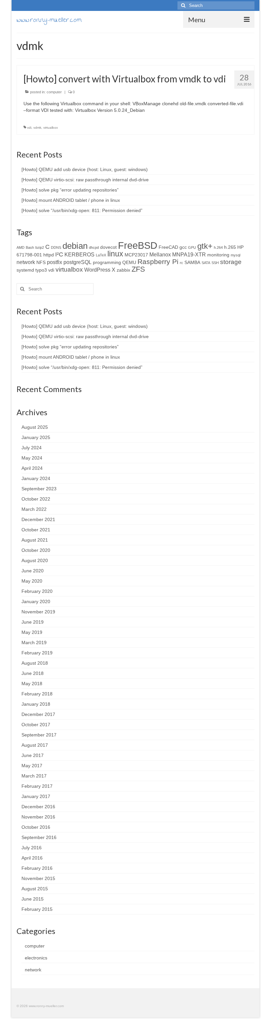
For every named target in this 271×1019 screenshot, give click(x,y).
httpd (48, 254)
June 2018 (32, 673)
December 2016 (38, 806)
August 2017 (34, 745)
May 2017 (31, 765)
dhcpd (94, 247)
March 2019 (34, 642)
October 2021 (35, 529)
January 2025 (35, 437)
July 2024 (31, 447)
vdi (29, 127)
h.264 (218, 247)
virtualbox (50, 127)
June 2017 (32, 755)
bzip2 (39, 247)
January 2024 (35, 478)
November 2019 (38, 611)
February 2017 (37, 786)
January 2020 (35, 601)
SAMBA (192, 262)
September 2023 (39, 488)
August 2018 (34, 663)
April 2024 (32, 468)
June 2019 (32, 622)
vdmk (37, 127)
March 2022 (34, 509)
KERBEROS (79, 254)
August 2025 (34, 427)
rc (181, 263)
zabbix (123, 270)
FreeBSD (137, 245)
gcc (183, 247)
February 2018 (37, 693)
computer (54, 92)
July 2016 (31, 847)
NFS (41, 262)
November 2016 (38, 817)
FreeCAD (168, 247)
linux (115, 254)
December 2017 (38, 714)
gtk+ (205, 246)
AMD (20, 247)
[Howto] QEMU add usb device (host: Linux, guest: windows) (84, 169)
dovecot (108, 247)
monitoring (218, 254)
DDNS (56, 247)
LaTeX (101, 255)
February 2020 (37, 591)
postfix (54, 262)
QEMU (129, 262)
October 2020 (35, 550)
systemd (25, 270)
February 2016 (37, 868)
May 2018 (31, 683)
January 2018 (35, 704)
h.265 (230, 247)
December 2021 (38, 519)
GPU (192, 247)
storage (231, 261)
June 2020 (32, 570)
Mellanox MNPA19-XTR (177, 254)
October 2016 (35, 827)
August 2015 (34, 888)
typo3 (41, 270)
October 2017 (35, 724)
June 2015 (32, 899)
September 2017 (39, 734)
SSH (215, 263)
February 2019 (37, 652)
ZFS (138, 269)
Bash (30, 247)
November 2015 (38, 878)
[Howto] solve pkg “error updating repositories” (70, 190)
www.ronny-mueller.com (49, 21)
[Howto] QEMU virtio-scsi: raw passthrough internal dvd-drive (85, 179)
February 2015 (37, 909)
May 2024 (31, 458)
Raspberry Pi (157, 261)
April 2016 (32, 858)
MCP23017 (136, 254)
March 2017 (34, 775)
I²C (59, 254)
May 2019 (31, 632)
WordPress (97, 270)
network (26, 262)
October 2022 (35, 499)
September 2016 (39, 837)
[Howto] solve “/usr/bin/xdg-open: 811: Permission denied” (81, 210)
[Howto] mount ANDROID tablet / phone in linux (70, 200)
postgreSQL (77, 262)
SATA (206, 263)
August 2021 (34, 540)
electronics (36, 957)
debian (75, 246)
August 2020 (34, 560)
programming (107, 262)
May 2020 (31, 581)
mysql (235, 255)
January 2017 (35, 796)
